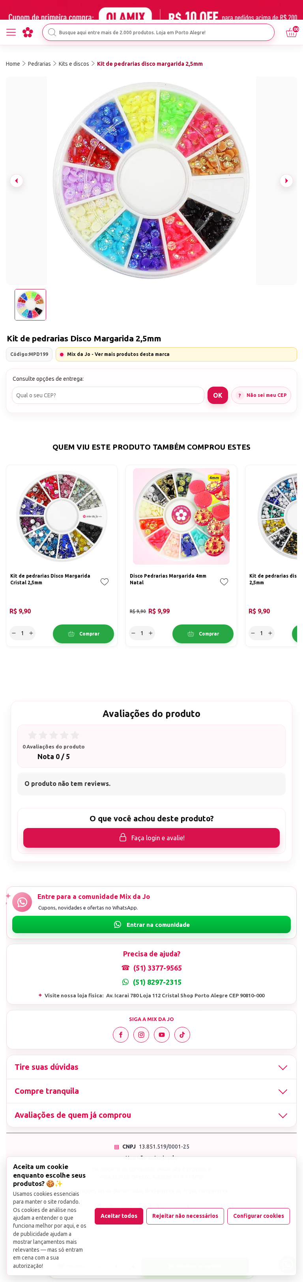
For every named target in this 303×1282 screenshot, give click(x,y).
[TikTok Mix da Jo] (182, 1035)
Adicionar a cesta (83, 633)
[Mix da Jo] (28, 32)
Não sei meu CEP (267, 395)
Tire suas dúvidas (47, 1066)
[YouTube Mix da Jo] (162, 1035)
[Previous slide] (16, 180)
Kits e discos (74, 64)
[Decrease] (13, 633)
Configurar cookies (258, 1216)
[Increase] (31, 633)
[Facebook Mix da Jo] (121, 1035)
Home (13, 64)
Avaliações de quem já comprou (73, 1114)
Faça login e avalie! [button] (158, 837)
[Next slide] (286, 180)
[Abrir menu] (11, 32)
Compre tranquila (47, 1090)
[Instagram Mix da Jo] (141, 1035)
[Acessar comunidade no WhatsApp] (151, 924)
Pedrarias (39, 64)
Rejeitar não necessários (185, 1216)
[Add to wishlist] (104, 587)
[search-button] (52, 32)
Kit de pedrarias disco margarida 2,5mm (150, 64)
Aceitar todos (119, 1216)
